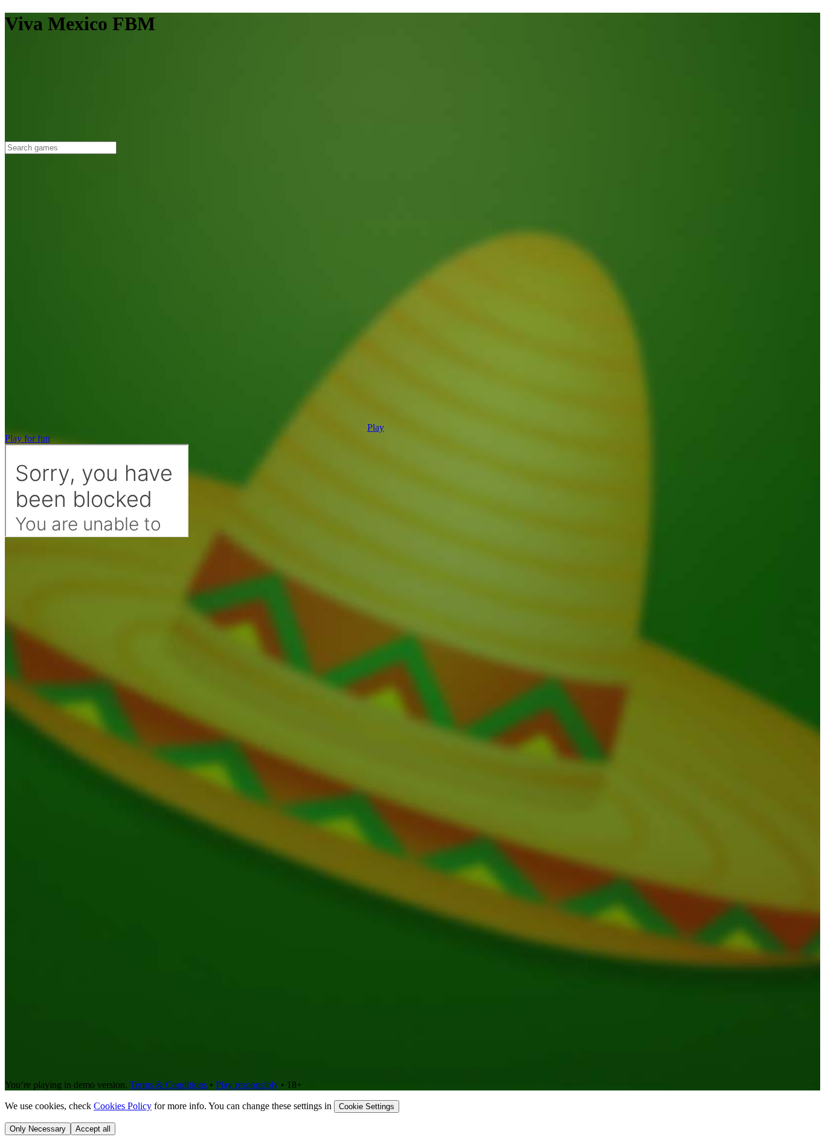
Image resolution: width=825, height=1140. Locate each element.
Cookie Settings (366, 1106)
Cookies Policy (123, 1106)
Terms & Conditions (168, 1085)
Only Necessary (38, 1128)
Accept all (93, 1128)
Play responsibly (247, 1085)
